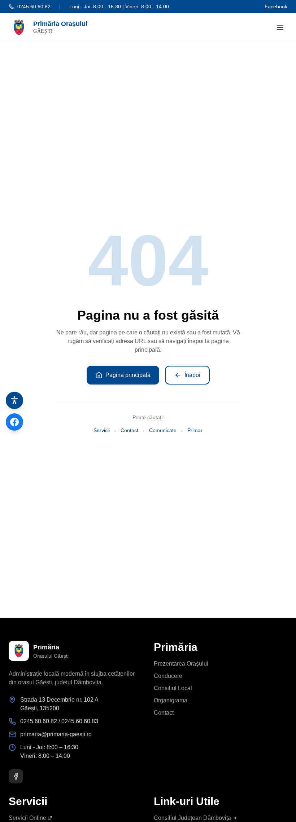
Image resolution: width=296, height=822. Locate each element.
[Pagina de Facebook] (14, 422)
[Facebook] (16, 776)
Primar (195, 430)
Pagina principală (128, 375)
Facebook (276, 6)
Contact (129, 430)
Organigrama (170, 700)
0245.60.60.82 (34, 6)
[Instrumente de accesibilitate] (14, 400)
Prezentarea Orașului (181, 664)
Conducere (168, 676)
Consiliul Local (173, 688)
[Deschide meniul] (280, 27)
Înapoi (192, 375)
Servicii (101, 430)
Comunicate (163, 430)
